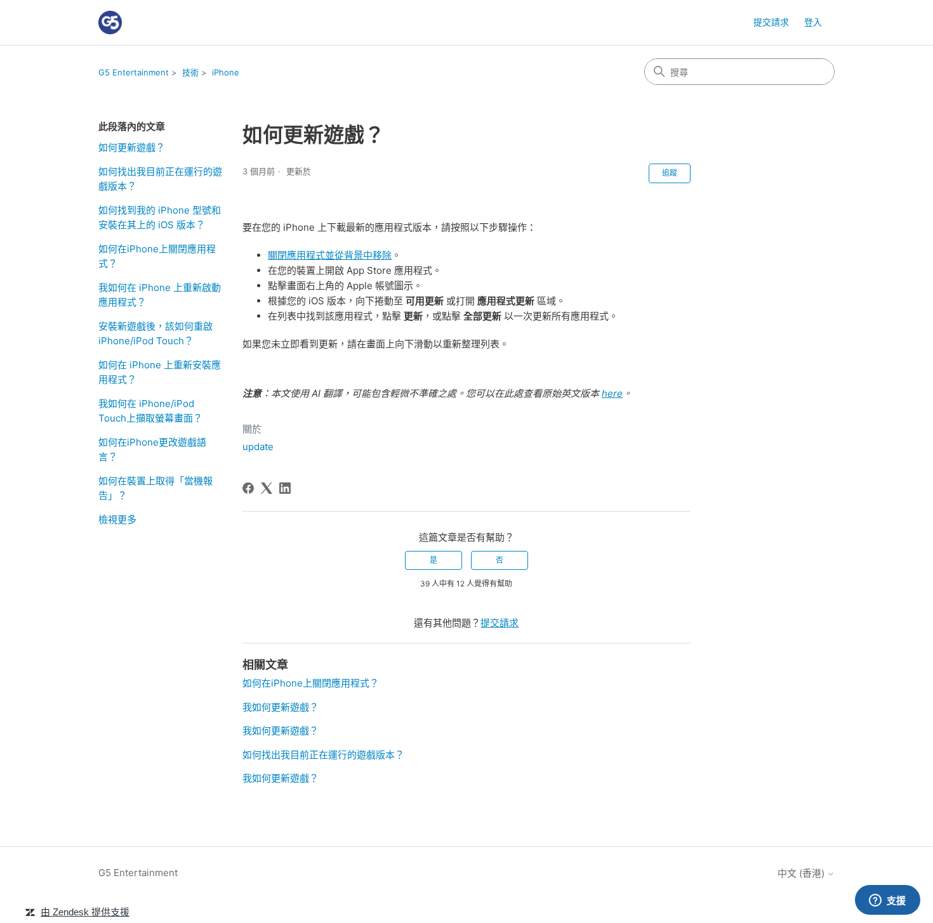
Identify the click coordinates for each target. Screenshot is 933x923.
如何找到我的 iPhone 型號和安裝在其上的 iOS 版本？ (159, 217)
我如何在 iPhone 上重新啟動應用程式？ (159, 294)
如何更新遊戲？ (131, 147)
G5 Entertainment (133, 72)
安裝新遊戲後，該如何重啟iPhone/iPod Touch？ (155, 333)
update (258, 447)
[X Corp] (266, 488)
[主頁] (110, 22)
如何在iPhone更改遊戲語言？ (152, 449)
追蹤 (669, 173)
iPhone (225, 72)
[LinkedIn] (285, 488)
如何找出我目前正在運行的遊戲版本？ (160, 178)
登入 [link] (813, 21)
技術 (190, 72)
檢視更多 (117, 519)
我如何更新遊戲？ (280, 707)
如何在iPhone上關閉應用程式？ (157, 256)
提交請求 (771, 21)
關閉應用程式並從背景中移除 (330, 255)
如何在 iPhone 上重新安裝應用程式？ (159, 372)
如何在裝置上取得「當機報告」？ (155, 488)
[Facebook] (248, 488)
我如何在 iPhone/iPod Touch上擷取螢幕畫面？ (150, 410)
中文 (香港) (802, 873)
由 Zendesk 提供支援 (85, 912)
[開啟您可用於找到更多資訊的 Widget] (887, 901)
